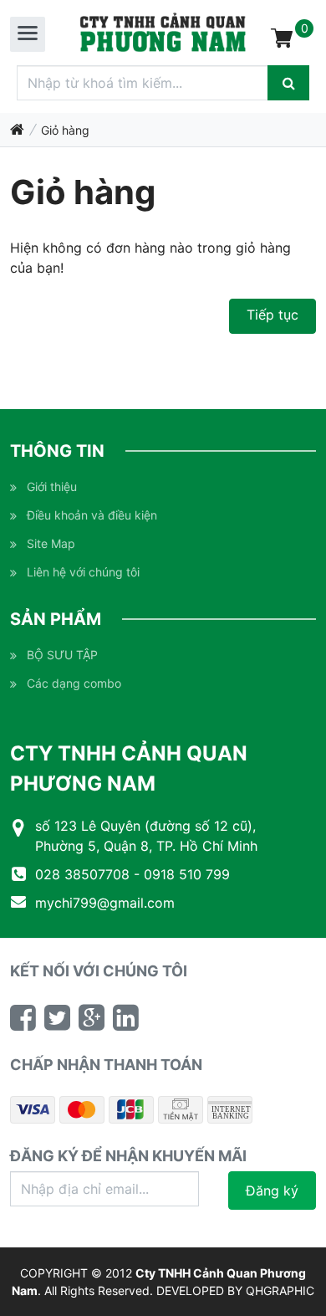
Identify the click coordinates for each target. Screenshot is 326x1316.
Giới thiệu (52, 486)
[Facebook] (23, 1017)
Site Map (51, 543)
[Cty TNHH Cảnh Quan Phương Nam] (163, 33)
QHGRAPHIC (280, 1290)
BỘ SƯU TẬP (62, 655)
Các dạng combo (74, 683)
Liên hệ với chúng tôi (83, 572)
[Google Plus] (91, 1017)
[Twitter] (57, 1017)
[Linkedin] (126, 1017)
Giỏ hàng (65, 130)
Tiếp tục (272, 314)
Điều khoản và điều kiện (92, 515)
